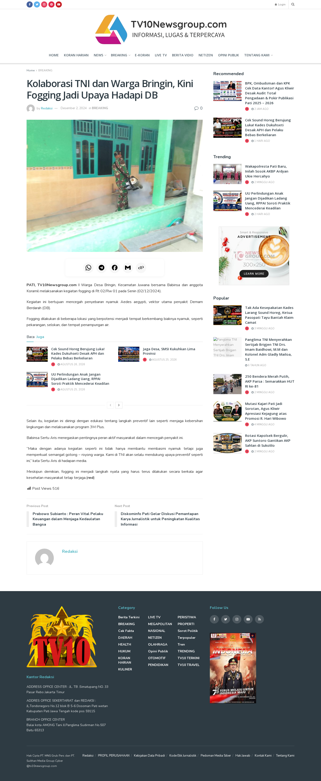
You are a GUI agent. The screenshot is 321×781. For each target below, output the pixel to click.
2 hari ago (262, 214)
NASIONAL (156, 631)
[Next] (118, 405)
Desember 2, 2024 (74, 108)
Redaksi (46, 108)
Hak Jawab (242, 756)
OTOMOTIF (157, 658)
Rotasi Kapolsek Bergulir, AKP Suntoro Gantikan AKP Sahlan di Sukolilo (267, 440)
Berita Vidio (182, 55)
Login (281, 4)
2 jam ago (261, 109)
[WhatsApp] (88, 268)
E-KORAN (142, 55)
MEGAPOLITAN (160, 624)
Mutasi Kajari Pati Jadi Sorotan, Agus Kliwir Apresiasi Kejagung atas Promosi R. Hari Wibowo (266, 411)
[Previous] (110, 405)
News (98, 55)
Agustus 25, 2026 (164, 360)
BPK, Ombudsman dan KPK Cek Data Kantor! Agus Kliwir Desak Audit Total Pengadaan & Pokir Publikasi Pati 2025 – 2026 (269, 93)
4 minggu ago (264, 424)
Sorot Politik (188, 631)
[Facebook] (115, 268)
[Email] (128, 268)
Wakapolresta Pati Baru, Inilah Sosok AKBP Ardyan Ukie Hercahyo (266, 171)
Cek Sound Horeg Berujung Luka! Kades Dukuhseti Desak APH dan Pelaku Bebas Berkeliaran (78, 353)
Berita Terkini (129, 617)
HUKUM (124, 651)
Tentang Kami (257, 55)
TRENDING (186, 651)
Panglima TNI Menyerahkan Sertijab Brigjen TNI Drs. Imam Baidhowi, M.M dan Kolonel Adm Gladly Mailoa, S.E (268, 349)
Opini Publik (228, 55)
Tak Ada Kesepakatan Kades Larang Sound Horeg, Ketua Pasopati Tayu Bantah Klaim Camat (269, 315)
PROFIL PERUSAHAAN (113, 756)
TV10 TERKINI (189, 658)
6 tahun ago (256, 365)
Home (54, 55)
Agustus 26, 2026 (72, 364)
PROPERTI (186, 624)
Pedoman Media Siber (216, 756)
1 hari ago (262, 141)
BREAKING (119, 55)
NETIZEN (206, 55)
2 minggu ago (264, 182)
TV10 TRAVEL (189, 665)
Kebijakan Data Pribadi (149, 756)
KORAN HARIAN (76, 55)
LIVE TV (161, 55)
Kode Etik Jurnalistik (182, 756)
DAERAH (125, 637)
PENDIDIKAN (158, 665)
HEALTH (124, 644)
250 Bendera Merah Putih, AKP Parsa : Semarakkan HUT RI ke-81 (269, 381)
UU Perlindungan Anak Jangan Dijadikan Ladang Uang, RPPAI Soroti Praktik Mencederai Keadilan (80, 379)
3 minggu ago (264, 328)
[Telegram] (101, 268)
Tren (181, 644)
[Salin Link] (141, 268)
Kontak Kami (263, 756)
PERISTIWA (187, 617)
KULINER (125, 669)
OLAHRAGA (157, 644)
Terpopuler (187, 637)
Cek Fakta (126, 631)
